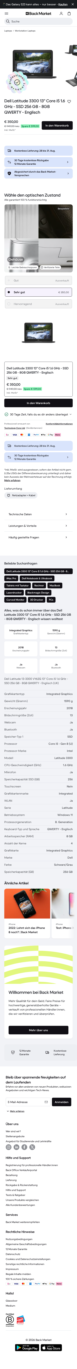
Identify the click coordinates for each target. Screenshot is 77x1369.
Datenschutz (13, 1254)
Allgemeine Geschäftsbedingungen (26, 1244)
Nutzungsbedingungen (19, 1239)
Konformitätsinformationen (59, 423)
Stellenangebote (15, 1136)
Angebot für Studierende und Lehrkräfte (28, 1141)
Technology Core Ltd (14, 428)
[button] (17, 82)
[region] (38, 914)
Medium (10, 1305)
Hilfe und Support (16, 1190)
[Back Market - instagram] (8, 1147)
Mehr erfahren (12, 480)
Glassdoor (11, 1300)
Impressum (12, 1269)
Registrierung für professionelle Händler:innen (32, 1165)
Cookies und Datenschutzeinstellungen (28, 1259)
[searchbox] (41, 21)
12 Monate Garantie (16, 1249)
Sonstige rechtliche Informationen (25, 1264)
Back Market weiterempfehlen (23, 1222)
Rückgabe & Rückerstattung (22, 1185)
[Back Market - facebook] (24, 1147)
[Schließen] (73, 4)
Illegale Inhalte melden (18, 1274)
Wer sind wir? (13, 1131)
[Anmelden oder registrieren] (61, 13)
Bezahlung (12, 1175)
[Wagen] (69, 13)
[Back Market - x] (32, 1147)
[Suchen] (8, 21)
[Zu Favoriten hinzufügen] (69, 101)
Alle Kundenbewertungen (20, 1205)
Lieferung (11, 1180)
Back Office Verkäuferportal (21, 1170)
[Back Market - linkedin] (16, 1147)
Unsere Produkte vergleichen (22, 1200)
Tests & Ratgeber (15, 1195)
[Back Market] (38, 13)
